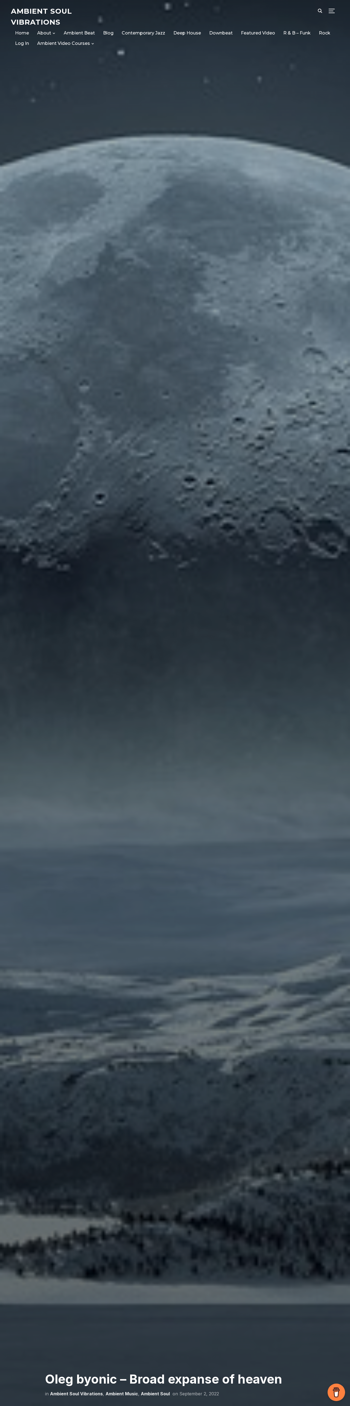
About (44, 33)
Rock (324, 33)
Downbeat (221, 33)
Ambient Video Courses (63, 43)
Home (22, 33)
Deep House (187, 33)
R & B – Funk (297, 33)
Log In (22, 43)
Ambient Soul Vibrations (76, 1393)
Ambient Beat (79, 33)
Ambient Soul (155, 1393)
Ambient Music (122, 1393)
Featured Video (258, 33)
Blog (108, 33)
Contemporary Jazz (143, 33)
